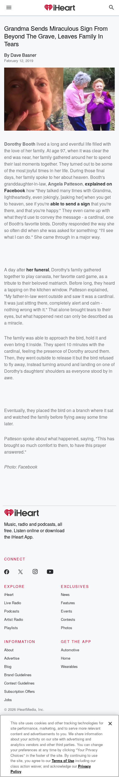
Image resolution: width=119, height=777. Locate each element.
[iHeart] (59, 8)
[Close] (110, 723)
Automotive (70, 649)
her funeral (37, 269)
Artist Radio (13, 619)
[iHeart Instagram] (35, 571)
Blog (7, 666)
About (9, 649)
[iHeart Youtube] (50, 571)
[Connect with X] (20, 571)
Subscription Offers (19, 691)
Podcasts (11, 611)
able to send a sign (70, 203)
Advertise (11, 658)
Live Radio (12, 602)
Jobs (8, 699)
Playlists (11, 627)
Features (68, 602)
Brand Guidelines (18, 674)
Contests (68, 619)
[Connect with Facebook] (6, 571)
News (65, 594)
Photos (66, 627)
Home (65, 658)
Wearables (69, 666)
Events (66, 611)
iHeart (9, 594)
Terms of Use (63, 760)
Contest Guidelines (19, 683)
